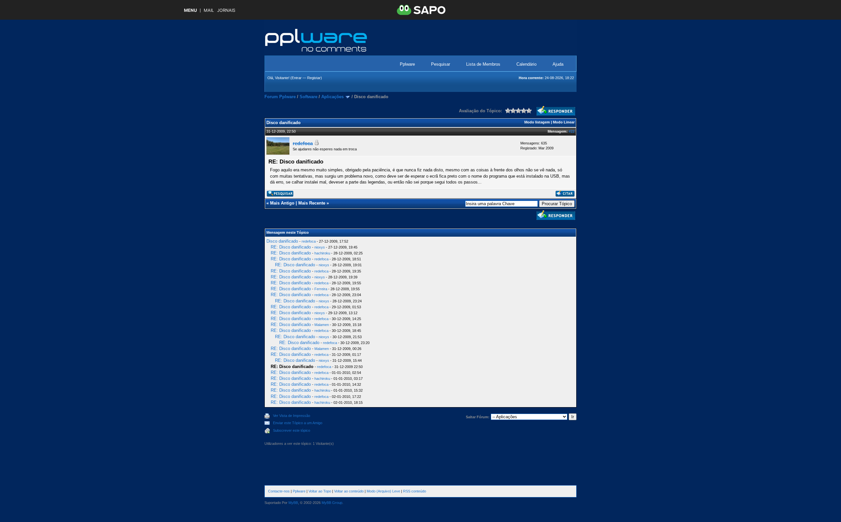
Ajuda (558, 64)
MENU (190, 10)
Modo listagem (537, 122)
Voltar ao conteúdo (349, 491)
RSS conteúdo (414, 491)
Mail (209, 10)
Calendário (526, 64)
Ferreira (320, 289)
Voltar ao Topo (319, 491)
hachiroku (322, 253)
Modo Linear (564, 122)
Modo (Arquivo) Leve (383, 491)
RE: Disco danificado (291, 247)
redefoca (309, 241)
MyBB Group (332, 503)
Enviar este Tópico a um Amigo (297, 423)
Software (308, 96)
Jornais (226, 10)
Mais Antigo (282, 203)
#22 (572, 131)
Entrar (297, 78)
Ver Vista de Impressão (291, 416)
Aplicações (332, 96)
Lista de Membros (483, 64)
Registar (314, 78)
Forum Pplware (280, 96)
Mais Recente (311, 203)
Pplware (407, 64)
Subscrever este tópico (291, 430)
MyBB (293, 503)
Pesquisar (440, 64)
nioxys (319, 247)
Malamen (321, 325)
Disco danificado (282, 241)
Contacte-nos (279, 491)
